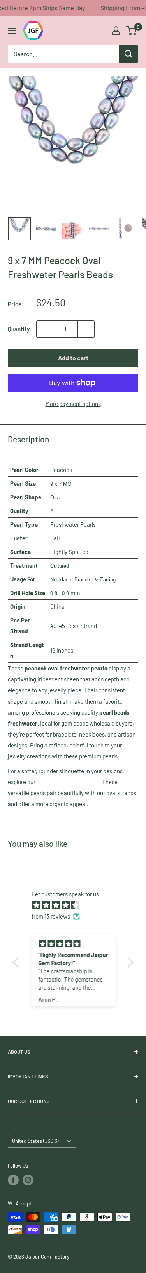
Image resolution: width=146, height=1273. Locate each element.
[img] (77, 905)
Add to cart (73, 357)
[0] (132, 30)
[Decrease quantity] (45, 329)
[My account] (116, 30)
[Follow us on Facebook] (13, 1180)
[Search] (128, 54)
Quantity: (20, 329)
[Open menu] (12, 31)
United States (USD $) (35, 1141)
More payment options (73, 403)
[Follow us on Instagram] (28, 1180)
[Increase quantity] (86, 329)
